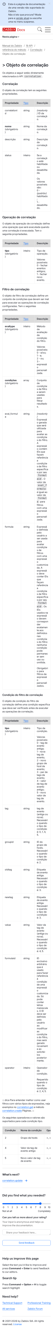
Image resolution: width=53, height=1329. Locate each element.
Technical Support (12, 1302)
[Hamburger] (48, 29)
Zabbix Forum (35, 1308)
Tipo (25, 102)
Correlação (36, 49)
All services (8, 1308)
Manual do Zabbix (12, 45)
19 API (29, 45)
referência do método (14, 49)
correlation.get (25, 1107)
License (17, 1324)
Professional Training (39, 1302)
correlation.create (12, 1110)
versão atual (22, 18)
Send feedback (26, 1243)
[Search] (39, 30)
